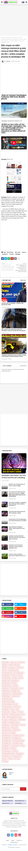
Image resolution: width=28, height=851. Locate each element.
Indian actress (16, 696)
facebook (8, 604)
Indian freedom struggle (9, 701)
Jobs (13, 709)
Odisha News (6, 725)
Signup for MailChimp (8, 800)
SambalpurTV (6, 745)
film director (6, 688)
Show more (23, 280)
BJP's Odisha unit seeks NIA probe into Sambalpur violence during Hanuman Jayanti (13, 329)
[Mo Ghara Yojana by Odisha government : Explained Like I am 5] (5, 556)
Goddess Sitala (16, 691)
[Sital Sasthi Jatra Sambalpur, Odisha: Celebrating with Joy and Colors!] (5, 529)
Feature (24, 252)
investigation (6, 709)
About (12, 840)
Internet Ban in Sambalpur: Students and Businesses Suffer (12, 304)
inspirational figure (8, 706)
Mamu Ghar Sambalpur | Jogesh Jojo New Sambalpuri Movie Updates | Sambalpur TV (17, 504)
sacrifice (5, 732)
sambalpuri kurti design (19, 740)
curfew (15, 678)
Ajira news (17, 252)
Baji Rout (5, 665)
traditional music (7, 756)
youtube (21, 616)
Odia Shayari (22, 719)
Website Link (18, 121)
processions (15, 727)
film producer (15, 688)
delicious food (7, 680)
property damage (7, 730)
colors (5, 670)
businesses (12, 667)
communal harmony (13, 670)
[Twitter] (5, 258)
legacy (14, 711)
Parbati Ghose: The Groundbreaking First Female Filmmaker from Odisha (17, 519)
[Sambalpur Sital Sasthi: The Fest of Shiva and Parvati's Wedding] (14, 463)
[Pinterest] (12, 258)
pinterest (8, 612)
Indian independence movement (11, 704)
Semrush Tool (6, 803)
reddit (21, 608)
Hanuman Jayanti (18, 693)
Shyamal (11, 772)
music (23, 714)
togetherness (20, 753)
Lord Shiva (6, 714)
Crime (14, 675)
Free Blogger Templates (14, 847)
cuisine (20, 675)
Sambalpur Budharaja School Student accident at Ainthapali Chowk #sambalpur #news (14, 355)
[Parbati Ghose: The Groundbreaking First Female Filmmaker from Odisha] (5, 521)
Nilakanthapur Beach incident (14, 717)
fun (22, 688)
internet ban (17, 706)
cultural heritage (7, 678)
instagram (8, 616)
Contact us (19, 840)
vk (21, 612)
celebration (20, 667)
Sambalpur (5, 254)
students (16, 751)
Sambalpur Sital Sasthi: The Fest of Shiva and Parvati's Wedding (14, 476)
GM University (7, 691)
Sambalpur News (7, 735)
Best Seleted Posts (19, 800)
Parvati (23, 725)
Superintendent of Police (9, 753)
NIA (4, 717)
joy (18, 709)
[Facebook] (2, 258)
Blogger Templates (13, 844)
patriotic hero (6, 727)
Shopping (6, 748)
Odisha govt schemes (14, 722)
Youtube (11, 254)
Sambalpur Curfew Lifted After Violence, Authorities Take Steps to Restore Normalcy (17, 537)
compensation (7, 675)
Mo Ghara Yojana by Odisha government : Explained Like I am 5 (17, 554)
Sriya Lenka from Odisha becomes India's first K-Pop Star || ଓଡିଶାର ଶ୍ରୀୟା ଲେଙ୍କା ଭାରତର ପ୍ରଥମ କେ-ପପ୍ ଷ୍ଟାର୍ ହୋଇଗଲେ (17, 494)
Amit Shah (22, 662)
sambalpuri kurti (7, 740)
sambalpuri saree (7, 743)
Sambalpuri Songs (18, 743)
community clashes (19, 672)
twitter (21, 604)
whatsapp (8, 608)
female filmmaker (7, 685)
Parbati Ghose (16, 725)
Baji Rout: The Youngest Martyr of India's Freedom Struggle (17, 484)
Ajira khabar (10, 252)
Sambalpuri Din (7, 738)
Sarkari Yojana (16, 745)
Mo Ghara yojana (15, 714)
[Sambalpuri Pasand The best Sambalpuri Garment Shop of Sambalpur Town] (5, 547)
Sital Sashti (13, 748)
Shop (23, 745)
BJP (11, 665)
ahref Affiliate (18, 803)
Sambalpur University (19, 735)
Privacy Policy (14, 842)
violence (11, 758)
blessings (17, 665)
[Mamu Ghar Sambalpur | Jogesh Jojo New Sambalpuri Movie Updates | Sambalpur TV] (5, 504)
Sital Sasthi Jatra (7, 751)
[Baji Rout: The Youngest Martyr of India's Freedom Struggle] (5, 486)
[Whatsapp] (9, 258)
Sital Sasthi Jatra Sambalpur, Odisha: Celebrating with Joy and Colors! (16, 528)
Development (16, 680)
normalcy (6, 719)
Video (5, 758)
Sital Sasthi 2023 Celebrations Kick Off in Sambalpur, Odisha (17, 512)
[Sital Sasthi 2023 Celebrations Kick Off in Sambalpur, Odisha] (5, 513)
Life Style (21, 711)
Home (2, 37)
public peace (17, 730)
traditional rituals (17, 756)
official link (10, 159)
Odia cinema (13, 719)
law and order (7, 711)
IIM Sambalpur (7, 696)
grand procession (7, 693)
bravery (5, 667)
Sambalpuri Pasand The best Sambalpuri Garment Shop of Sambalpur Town (16, 546)
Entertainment (7, 683)
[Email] (15, 258)
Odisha (5, 722)
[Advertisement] (14, 20)
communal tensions (8, 672)
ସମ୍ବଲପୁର (7, 37)
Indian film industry (8, 698)
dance (21, 678)
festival (16, 685)
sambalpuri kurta (17, 738)
